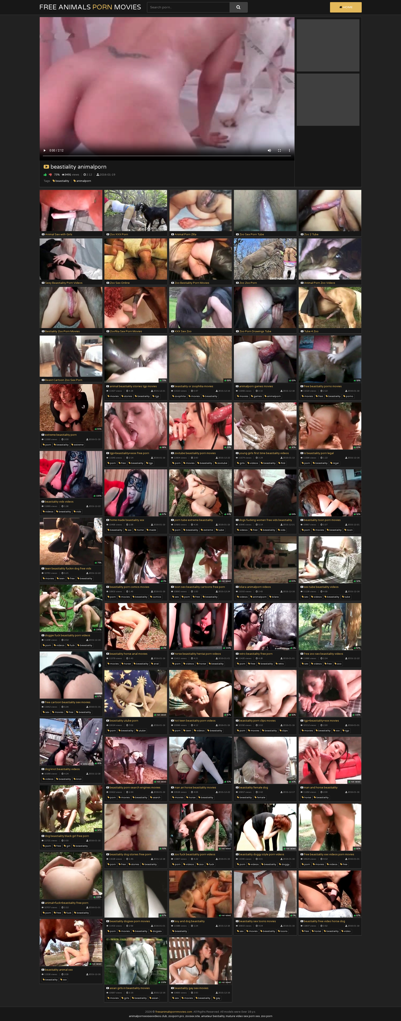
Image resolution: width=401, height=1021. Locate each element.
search (156, 797)
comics (156, 597)
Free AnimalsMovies (90, 7)
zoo (338, 663)
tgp (156, 396)
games (257, 396)
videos (253, 463)
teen (62, 578)
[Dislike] (50, 174)
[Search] (238, 7)
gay (217, 998)
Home (347, 7)
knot (78, 779)
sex (176, 597)
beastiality (62, 181)
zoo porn (266, 1016)
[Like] (45, 174)
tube (221, 530)
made (152, 530)
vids (78, 511)
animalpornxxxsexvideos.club (148, 1016)
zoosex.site (192, 1016)
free (320, 396)
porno (349, 396)
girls (242, 463)
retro (281, 663)
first (282, 463)
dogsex (157, 931)
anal (156, 663)
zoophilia (180, 396)
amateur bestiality (213, 1016)
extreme (78, 444)
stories (127, 396)
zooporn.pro (176, 1016)
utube (142, 730)
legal (335, 463)
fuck (72, 645)
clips (285, 730)
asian (154, 998)
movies (114, 396)
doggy (285, 864)
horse (127, 663)
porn (48, 444)
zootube (222, 463)
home (140, 530)
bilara (275, 597)
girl (68, 846)
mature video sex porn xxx (243, 1016)
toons (283, 931)
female (260, 797)
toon (349, 530)
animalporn (83, 181)
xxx (129, 530)
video (347, 931)
